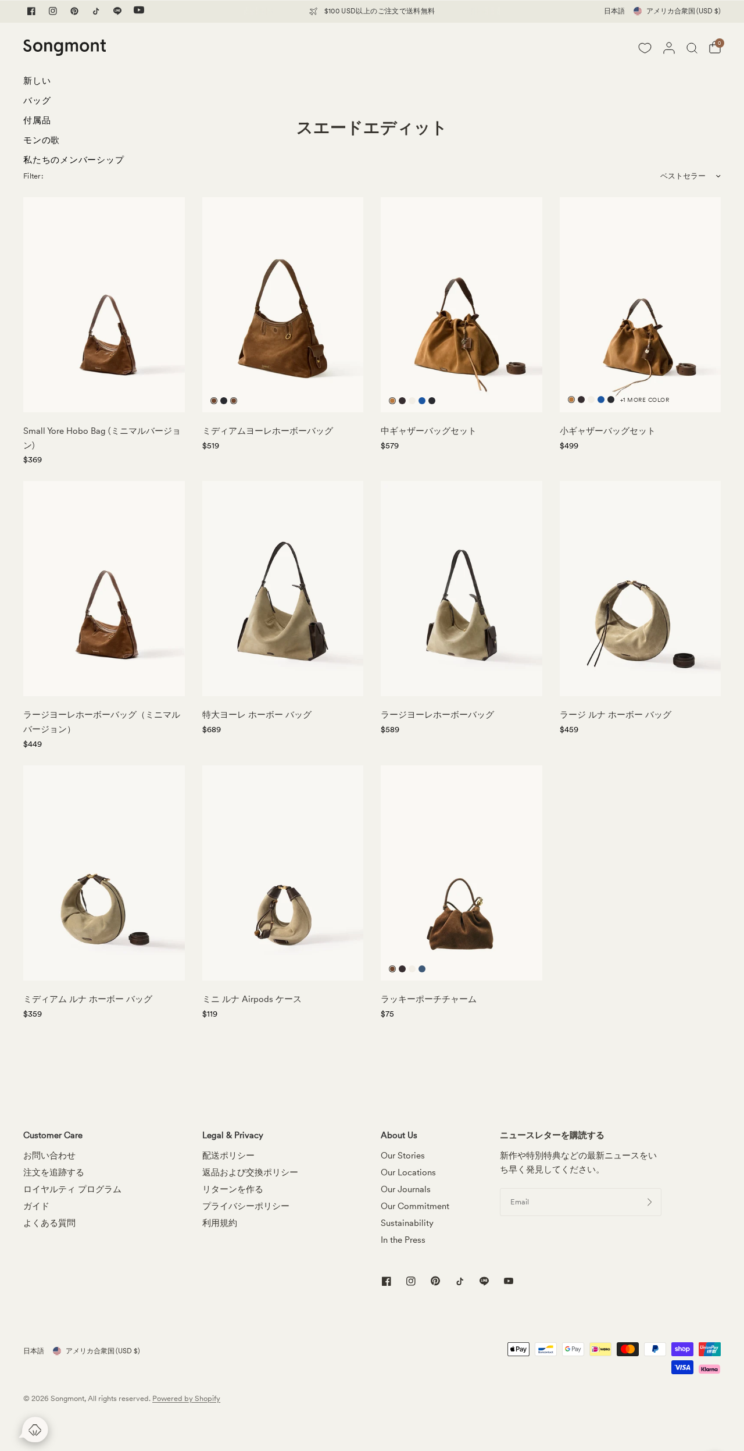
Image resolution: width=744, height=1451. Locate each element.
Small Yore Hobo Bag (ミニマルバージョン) (102, 438)
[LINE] (117, 11)
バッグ (37, 100)
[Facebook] (31, 11)
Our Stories (403, 1155)
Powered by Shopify (186, 1398)
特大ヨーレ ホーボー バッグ (257, 715)
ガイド (36, 1206)
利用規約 (219, 1223)
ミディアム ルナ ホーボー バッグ (87, 999)
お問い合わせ (49, 1155)
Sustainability (407, 1223)
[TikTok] (96, 11)
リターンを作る (232, 1189)
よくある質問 (49, 1223)
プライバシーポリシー (245, 1206)
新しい (37, 81)
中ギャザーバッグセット (429, 431)
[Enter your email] (649, 1202)
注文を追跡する (53, 1172)
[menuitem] (73, 84)
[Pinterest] (74, 11)
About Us (399, 1135)
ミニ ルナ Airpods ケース (252, 999)
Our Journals (406, 1189)
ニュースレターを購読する (552, 1135)
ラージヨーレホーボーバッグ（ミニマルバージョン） (101, 722)
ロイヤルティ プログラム (72, 1189)
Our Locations (408, 1172)
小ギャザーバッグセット (608, 431)
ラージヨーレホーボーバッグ (437, 715)
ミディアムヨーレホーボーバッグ (267, 431)
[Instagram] (53, 11)
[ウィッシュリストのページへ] (644, 47)
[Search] (692, 48)
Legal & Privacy (232, 1135)
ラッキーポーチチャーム (429, 999)
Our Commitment (415, 1206)
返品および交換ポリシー (250, 1172)
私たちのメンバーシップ (73, 160)
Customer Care (53, 1135)
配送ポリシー (228, 1155)
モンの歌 (41, 140)
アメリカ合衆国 (683, 11)
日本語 (614, 11)
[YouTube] (139, 11)
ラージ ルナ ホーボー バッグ (615, 715)
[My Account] (669, 48)
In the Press (403, 1240)
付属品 (37, 120)
